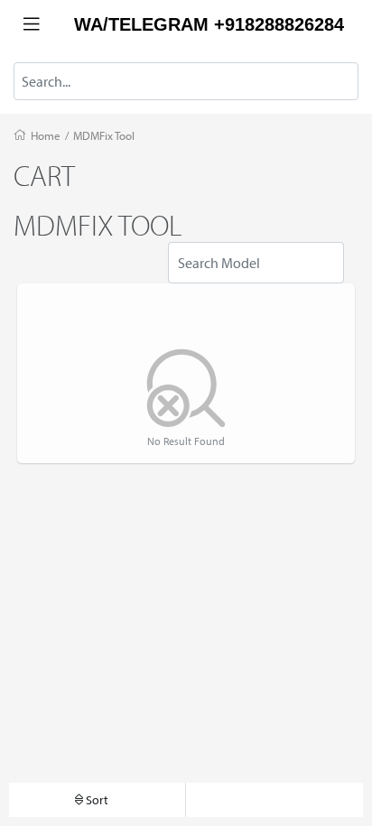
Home (45, 135)
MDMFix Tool (104, 135)
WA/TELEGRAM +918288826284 (209, 24)
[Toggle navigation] (32, 24)
